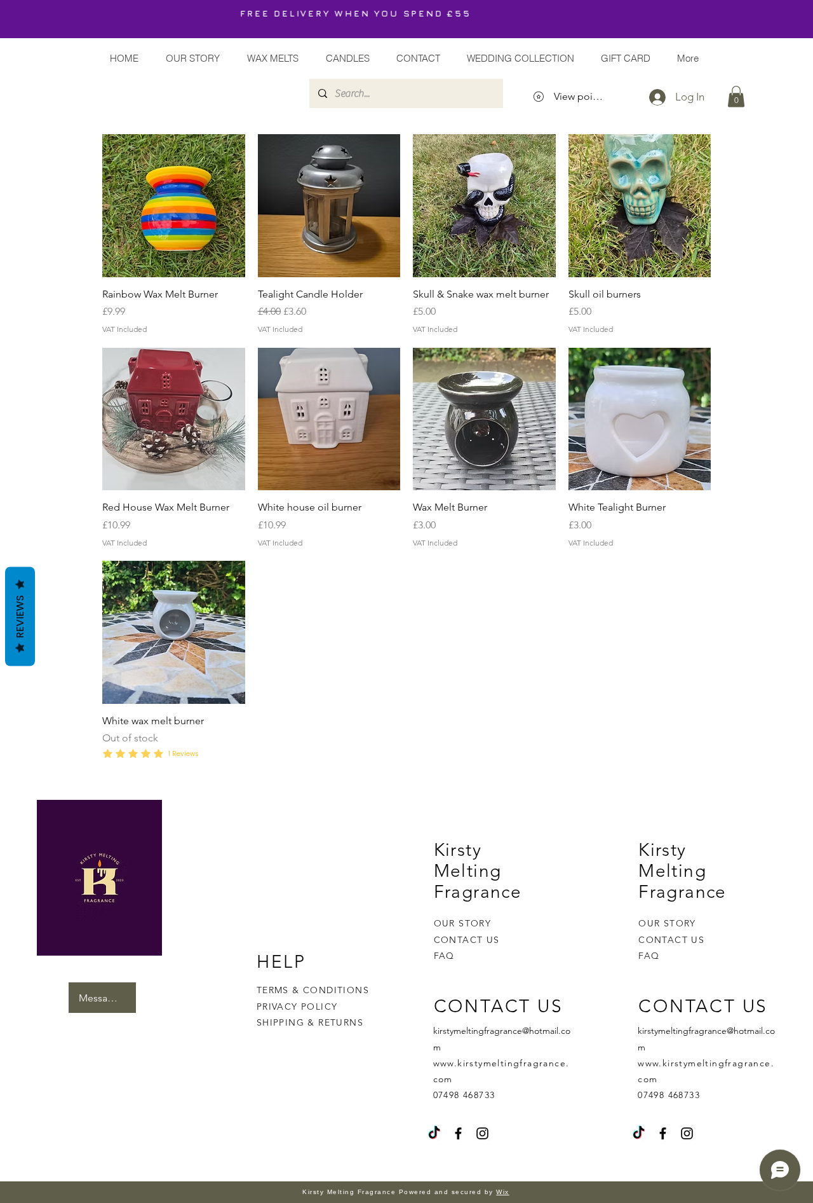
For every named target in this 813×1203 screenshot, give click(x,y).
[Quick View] (173, 205)
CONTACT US (467, 939)
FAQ (444, 955)
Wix (502, 1191)
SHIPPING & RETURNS (310, 1022)
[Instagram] (482, 1133)
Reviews (20, 616)
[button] (736, 96)
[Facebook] (458, 1133)
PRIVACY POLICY (299, 1006)
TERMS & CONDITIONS (313, 990)
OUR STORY (463, 923)
